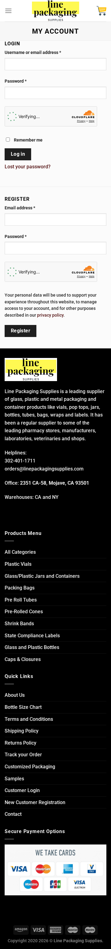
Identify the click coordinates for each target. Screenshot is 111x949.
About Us (15, 695)
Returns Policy (20, 743)
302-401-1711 (20, 461)
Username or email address (33, 52)
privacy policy (50, 315)
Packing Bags (20, 588)
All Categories (20, 552)
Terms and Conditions (29, 719)
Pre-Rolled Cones (24, 611)
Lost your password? (28, 167)
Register (21, 331)
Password (16, 81)
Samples (14, 779)
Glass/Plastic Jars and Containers (42, 576)
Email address (20, 208)
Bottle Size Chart (23, 707)
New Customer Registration (35, 802)
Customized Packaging (30, 767)
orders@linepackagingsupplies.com (44, 469)
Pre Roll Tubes (21, 600)
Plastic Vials (18, 564)
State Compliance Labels (32, 636)
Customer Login (22, 790)
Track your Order (23, 755)
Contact (13, 814)
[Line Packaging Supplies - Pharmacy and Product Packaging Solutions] (55, 11)
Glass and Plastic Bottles (32, 647)
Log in (18, 154)
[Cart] (101, 11)
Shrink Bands (19, 624)
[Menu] (8, 10)
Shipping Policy (22, 731)
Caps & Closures (23, 659)
